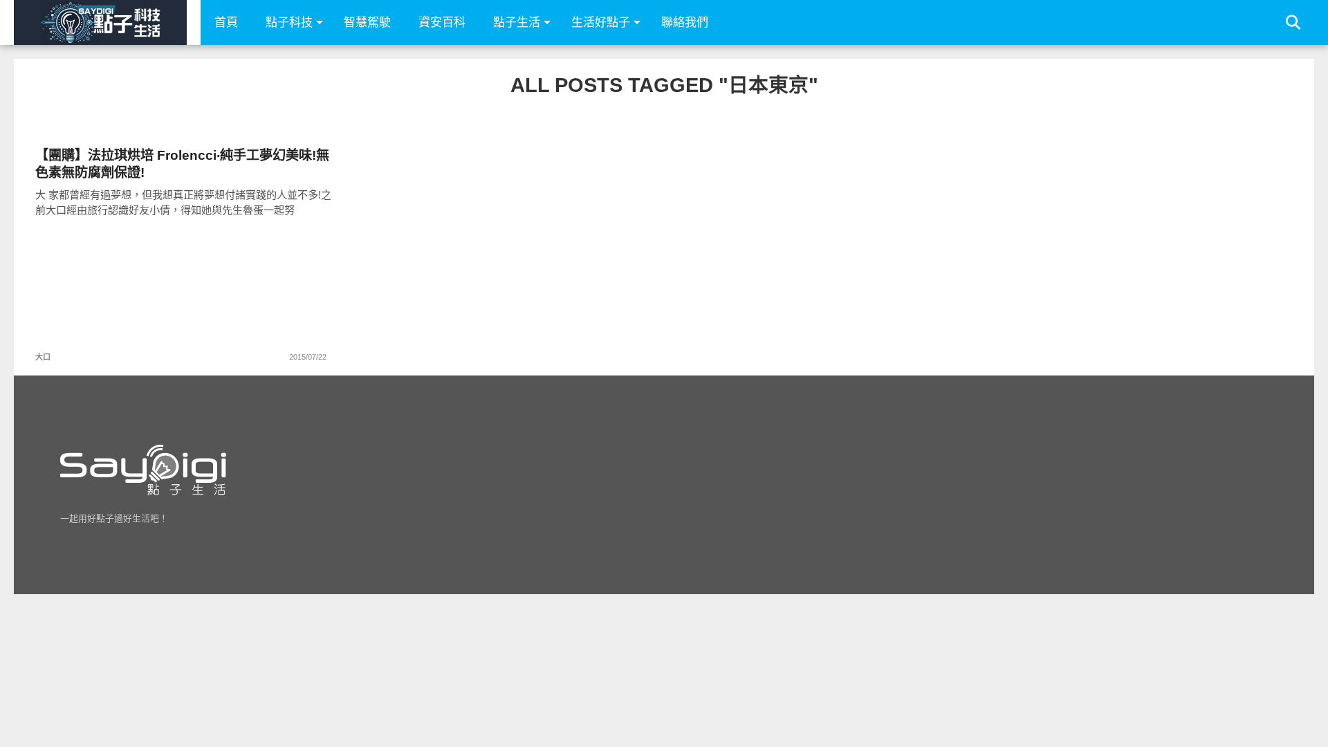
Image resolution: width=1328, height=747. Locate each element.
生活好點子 (600, 22)
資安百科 (441, 22)
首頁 (226, 22)
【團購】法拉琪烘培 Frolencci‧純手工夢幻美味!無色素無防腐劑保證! (182, 164)
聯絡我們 (684, 22)
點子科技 (289, 22)
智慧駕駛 (367, 22)
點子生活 (516, 22)
